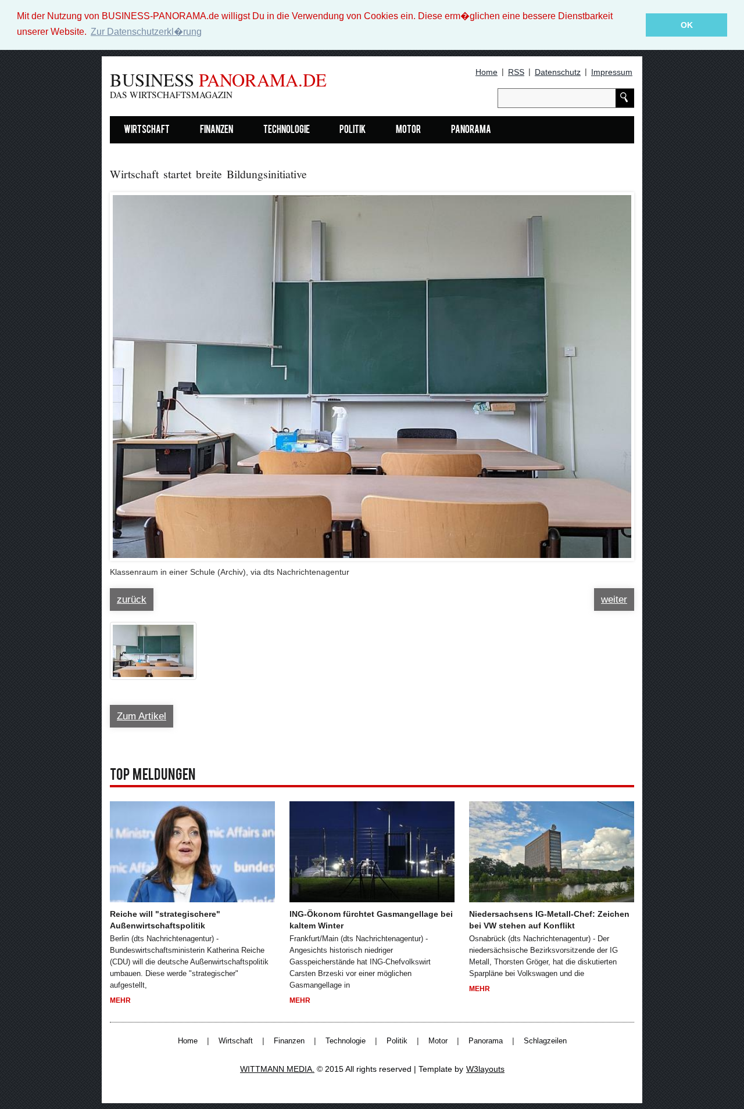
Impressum (611, 72)
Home (486, 72)
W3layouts (485, 1069)
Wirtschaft (147, 130)
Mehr (120, 1000)
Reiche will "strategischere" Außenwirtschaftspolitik (165, 919)
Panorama (471, 130)
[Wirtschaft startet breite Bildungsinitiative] (372, 371)
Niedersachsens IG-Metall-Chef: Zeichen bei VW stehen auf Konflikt (549, 919)
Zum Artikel (141, 716)
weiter (614, 599)
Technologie (286, 130)
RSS (516, 72)
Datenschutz (558, 72)
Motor (408, 130)
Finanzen (216, 130)
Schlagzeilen (545, 1041)
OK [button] (687, 25)
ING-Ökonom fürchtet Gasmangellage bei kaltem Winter (371, 919)
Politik (352, 130)
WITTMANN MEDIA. (277, 1069)
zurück (131, 599)
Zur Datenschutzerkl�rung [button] (146, 32)
